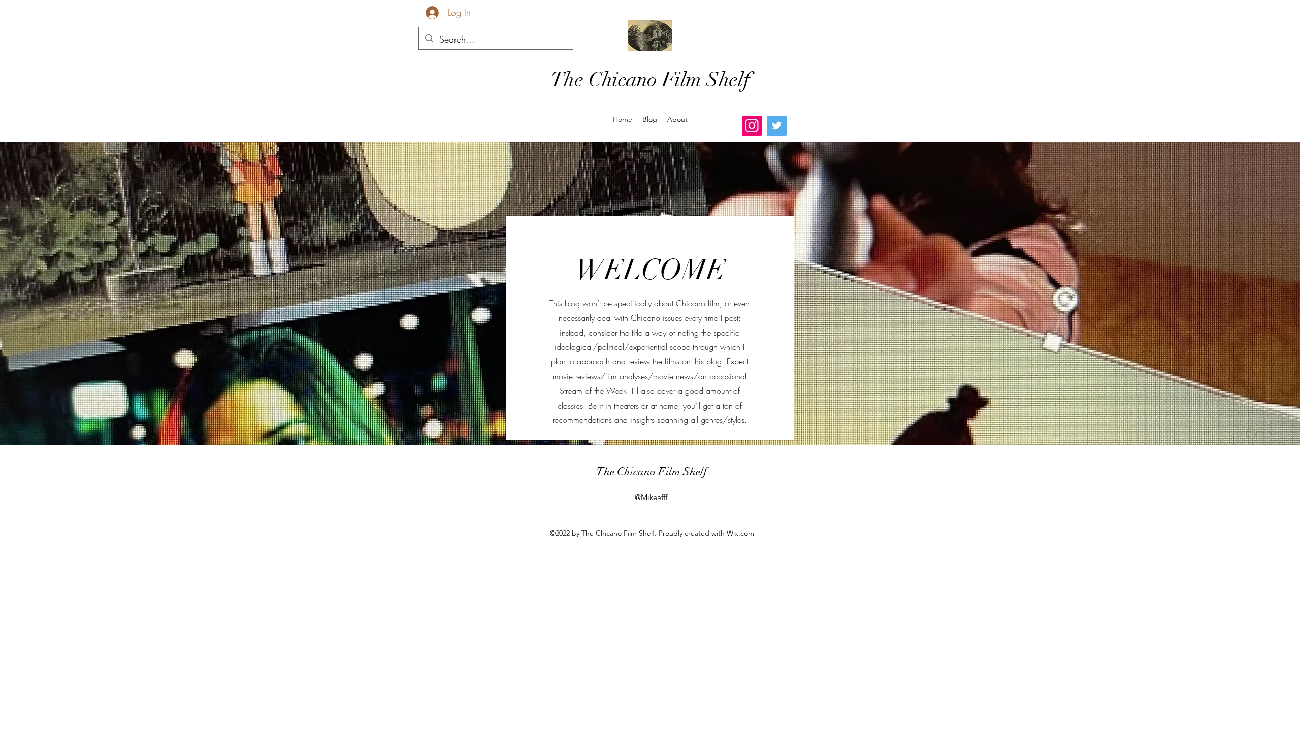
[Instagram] (752, 126)
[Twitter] (777, 126)
